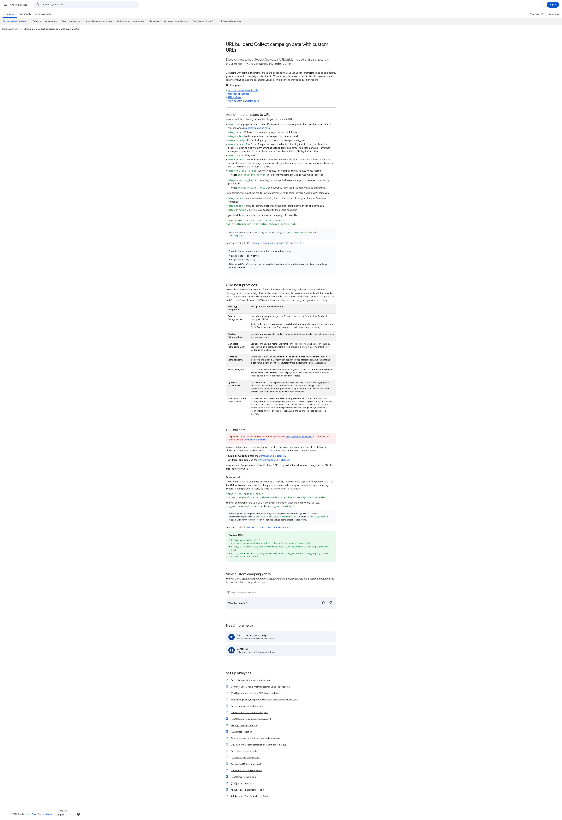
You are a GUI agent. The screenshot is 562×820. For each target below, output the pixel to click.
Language (63, 810)
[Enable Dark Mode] (78, 814)
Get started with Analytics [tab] (15, 21)
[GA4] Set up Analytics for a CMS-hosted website (255, 693)
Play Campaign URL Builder (299, 436)
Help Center (9, 14)
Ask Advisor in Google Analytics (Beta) (249, 796)
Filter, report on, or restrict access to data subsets (255, 738)
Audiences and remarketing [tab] (130, 21)
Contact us (554, 14)
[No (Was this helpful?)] (331, 603)
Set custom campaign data (244, 751)
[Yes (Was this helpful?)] (323, 603)
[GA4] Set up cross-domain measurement (251, 719)
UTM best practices (238, 94)
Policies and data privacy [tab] (231, 21)
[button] (5, 4)
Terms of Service (45, 814)
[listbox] (65, 814)
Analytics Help (18, 4)
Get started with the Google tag (246, 770)
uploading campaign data (256, 128)
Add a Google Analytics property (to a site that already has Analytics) (264, 699)
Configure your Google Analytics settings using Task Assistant (261, 686)
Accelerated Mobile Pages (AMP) (246, 764)
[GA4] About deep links (242, 783)
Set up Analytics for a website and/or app (251, 680)
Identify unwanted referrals (244, 725)
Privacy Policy (31, 814)
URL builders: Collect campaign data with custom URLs (275, 243)
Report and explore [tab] (71, 21)
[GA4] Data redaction (241, 732)
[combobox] (90, 4)
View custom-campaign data (243, 101)
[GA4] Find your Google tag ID (245, 757)
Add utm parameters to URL (243, 90)
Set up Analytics (238, 673)
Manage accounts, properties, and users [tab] (168, 21)
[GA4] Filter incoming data (243, 777)
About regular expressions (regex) (247, 790)
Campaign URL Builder (254, 439)
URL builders (234, 97)
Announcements (43, 14)
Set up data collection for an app (247, 706)
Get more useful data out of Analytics (249, 712)
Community (25, 14)
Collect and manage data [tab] (45, 21)
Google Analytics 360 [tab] (203, 21)
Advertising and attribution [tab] (98, 21)
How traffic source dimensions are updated (269, 527)
